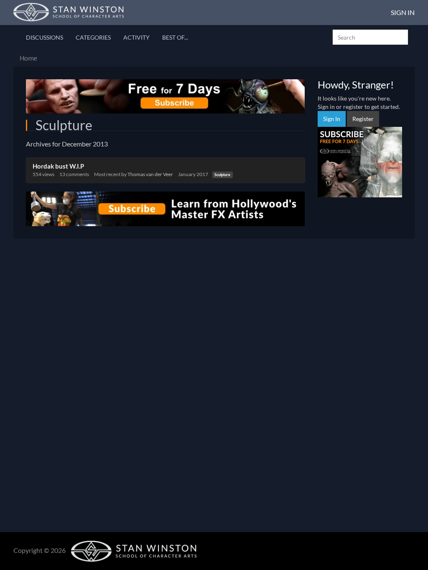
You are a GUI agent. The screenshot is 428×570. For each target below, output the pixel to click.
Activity (136, 37)
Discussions (44, 37)
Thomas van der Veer (150, 174)
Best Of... (175, 37)
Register (363, 118)
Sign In (403, 12)
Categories (93, 37)
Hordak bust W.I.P (58, 166)
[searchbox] (370, 37)
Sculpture (222, 174)
